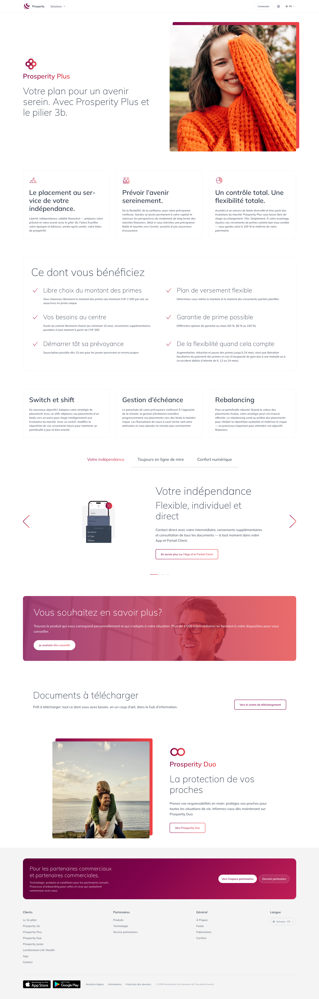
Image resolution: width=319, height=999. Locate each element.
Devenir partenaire (274, 878)
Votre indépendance (105, 459)
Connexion (263, 6)
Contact (28, 962)
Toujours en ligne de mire (161, 459)
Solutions (56, 6)
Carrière (201, 938)
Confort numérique (214, 459)
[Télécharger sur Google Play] (67, 984)
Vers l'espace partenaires (238, 878)
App (25, 956)
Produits (118, 920)
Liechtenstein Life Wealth (39, 950)
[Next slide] (293, 521)
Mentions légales (95, 984)
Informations (115, 984)
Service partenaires (125, 932)
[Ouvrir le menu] (278, 6)
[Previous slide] (26, 521)
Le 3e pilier (30, 920)
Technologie (120, 926)
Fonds (200, 926)
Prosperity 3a (31, 926)
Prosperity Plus (32, 932)
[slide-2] (167, 574)
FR (290, 6)
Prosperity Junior (33, 944)
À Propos (202, 920)
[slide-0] (154, 574)
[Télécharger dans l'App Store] (37, 984)
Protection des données (138, 984)
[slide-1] (162, 574)
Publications (203, 932)
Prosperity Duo (32, 938)
